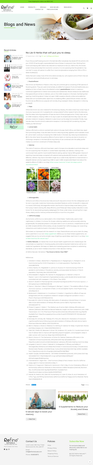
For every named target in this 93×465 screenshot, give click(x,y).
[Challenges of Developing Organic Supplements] (7, 105)
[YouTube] (6, 449)
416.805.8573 (35, 454)
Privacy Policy (52, 448)
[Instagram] (8, 449)
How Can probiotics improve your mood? (16, 77)
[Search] (84, 8)
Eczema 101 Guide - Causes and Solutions (17, 96)
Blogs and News (53, 56)
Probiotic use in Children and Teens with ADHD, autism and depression (17, 58)
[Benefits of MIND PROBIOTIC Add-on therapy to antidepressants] (7, 68)
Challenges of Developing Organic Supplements (16, 105)
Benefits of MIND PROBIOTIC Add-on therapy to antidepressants (16, 67)
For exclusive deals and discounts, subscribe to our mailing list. (78, 447)
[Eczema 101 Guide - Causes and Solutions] (7, 96)
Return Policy (52, 451)
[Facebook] (4, 449)
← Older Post (31, 419)
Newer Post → (82, 414)
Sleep (87, 385)
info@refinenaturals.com (34, 452)
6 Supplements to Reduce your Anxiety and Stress (73, 408)
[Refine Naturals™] (7, 8)
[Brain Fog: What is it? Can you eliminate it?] (7, 87)
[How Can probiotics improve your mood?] (7, 77)
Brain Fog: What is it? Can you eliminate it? (17, 86)
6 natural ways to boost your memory (39, 413)
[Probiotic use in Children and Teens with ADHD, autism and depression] (7, 58)
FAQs (49, 445)
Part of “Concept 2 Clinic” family (11, 446)
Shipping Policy (53, 453)
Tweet (34, 384)
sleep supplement (51, 234)
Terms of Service (53, 456)
